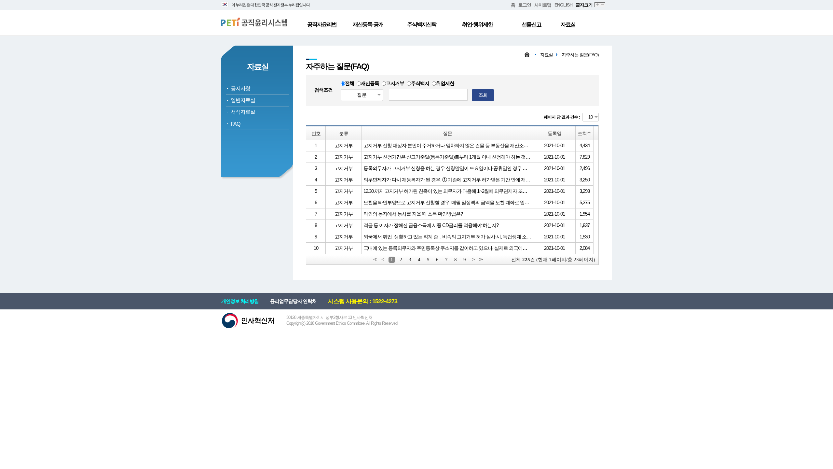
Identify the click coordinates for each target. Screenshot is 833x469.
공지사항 (240, 88)
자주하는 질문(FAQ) (580, 54)
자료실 (568, 24)
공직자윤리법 (321, 24)
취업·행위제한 (477, 24)
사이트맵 (542, 4)
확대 (597, 5)
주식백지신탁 (421, 24)
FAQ (235, 124)
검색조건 (323, 89)
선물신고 (531, 24)
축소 (603, 5)
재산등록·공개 (368, 24)
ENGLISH (563, 4)
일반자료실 (243, 100)
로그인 (524, 4)
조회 (482, 95)
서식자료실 (243, 112)
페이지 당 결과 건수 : (562, 117)
